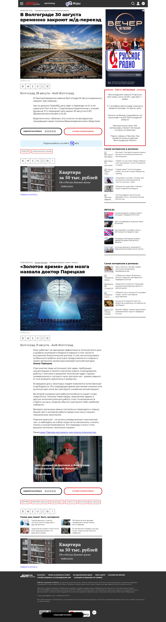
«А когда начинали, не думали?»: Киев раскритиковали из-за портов (129, 248)
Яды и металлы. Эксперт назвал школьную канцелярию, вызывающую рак (128, 269)
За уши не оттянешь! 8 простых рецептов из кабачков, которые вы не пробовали (130, 303)
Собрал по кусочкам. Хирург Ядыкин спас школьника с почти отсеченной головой (130, 163)
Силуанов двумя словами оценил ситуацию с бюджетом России (128, 214)
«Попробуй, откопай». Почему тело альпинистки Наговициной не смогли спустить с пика (129, 180)
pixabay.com (25, 80)
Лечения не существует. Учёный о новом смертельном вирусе (129, 187)
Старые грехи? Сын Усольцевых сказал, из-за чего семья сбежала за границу (129, 171)
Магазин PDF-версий (116, 575)
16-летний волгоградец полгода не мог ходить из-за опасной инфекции (85, 531)
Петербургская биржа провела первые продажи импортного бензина (127, 240)
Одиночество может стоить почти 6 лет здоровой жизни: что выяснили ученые (45, 531)
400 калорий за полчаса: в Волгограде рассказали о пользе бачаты (62, 467)
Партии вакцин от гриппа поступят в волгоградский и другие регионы (42, 522)
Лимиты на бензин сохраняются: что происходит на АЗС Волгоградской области (125, 117)
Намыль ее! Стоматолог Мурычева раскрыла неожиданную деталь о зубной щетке (129, 286)
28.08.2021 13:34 (26, 10)
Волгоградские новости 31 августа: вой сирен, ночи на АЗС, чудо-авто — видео (125, 97)
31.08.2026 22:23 (26, 262)
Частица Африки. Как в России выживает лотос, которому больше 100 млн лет (129, 197)
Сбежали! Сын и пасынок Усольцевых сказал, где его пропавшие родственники (130, 294)
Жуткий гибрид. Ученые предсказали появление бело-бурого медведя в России (130, 312)
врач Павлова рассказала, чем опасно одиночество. (68, 432)
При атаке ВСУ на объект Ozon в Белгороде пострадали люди (128, 231)
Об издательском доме (82, 575)
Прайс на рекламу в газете (59, 575)
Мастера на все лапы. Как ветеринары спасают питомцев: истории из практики (125, 128)
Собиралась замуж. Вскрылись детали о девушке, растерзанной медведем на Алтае (128, 277)
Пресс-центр (100, 575)
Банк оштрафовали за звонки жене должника (129, 222)
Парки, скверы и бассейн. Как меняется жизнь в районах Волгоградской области (125, 138)
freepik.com (25, 332)
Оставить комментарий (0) (83, 131)
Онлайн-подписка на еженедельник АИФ (54, 577)
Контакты (41, 575)
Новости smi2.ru (28, 194)
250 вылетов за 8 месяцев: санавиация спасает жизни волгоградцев (83, 522)
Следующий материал (62, 615)
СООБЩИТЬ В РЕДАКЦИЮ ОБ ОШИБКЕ (88, 577)
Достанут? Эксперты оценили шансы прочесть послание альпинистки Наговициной (130, 154)
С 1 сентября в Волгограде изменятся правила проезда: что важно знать (125, 107)
